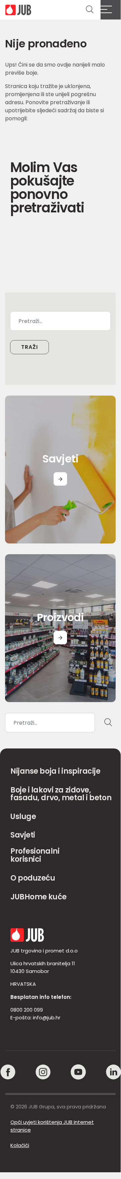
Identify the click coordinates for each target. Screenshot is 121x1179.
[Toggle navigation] (111, 9)
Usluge (23, 816)
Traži (29, 347)
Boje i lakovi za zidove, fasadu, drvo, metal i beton (60, 794)
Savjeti (22, 835)
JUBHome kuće (38, 897)
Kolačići (19, 1145)
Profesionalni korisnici (34, 855)
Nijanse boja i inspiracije (55, 771)
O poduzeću (32, 878)
